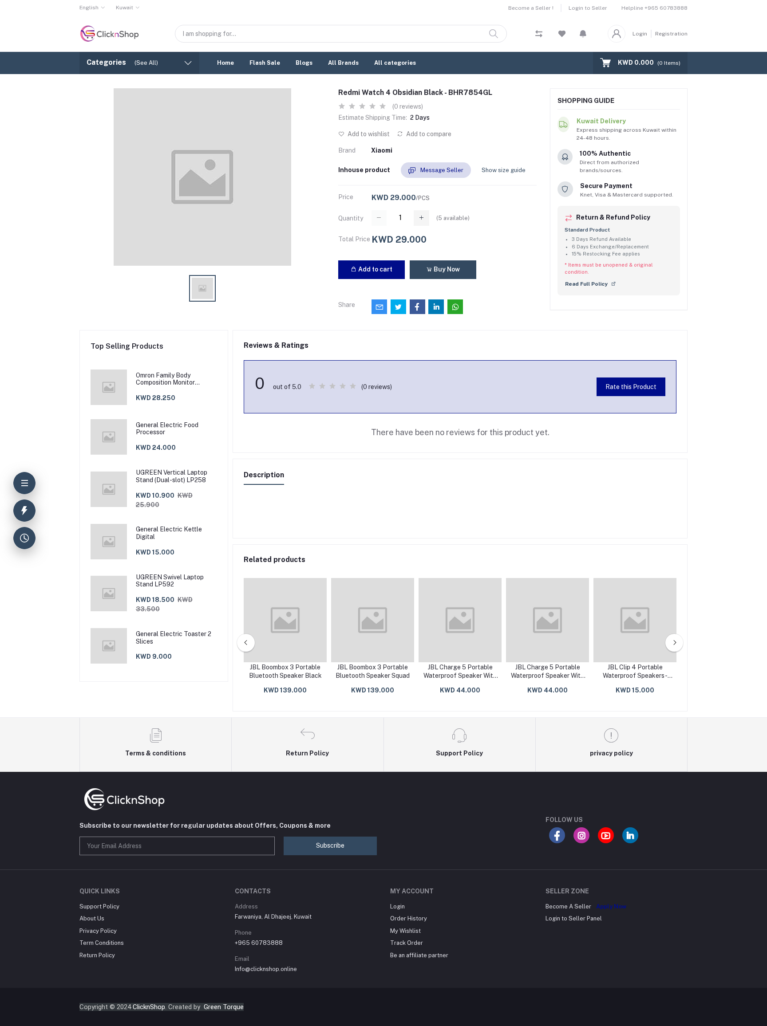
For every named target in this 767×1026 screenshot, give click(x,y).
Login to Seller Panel (574, 918)
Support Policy (99, 906)
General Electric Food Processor (167, 428)
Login (640, 34)
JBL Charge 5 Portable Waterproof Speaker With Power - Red (547, 672)
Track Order (406, 943)
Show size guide (504, 170)
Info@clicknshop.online (266, 969)
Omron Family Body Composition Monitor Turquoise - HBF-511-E (168, 379)
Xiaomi (381, 150)
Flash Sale (264, 62)
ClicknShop (149, 1007)
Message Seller (441, 170)
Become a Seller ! (531, 8)
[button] (583, 34)
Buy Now (446, 269)
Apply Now (611, 906)
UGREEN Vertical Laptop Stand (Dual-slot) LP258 (171, 476)
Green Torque (224, 1007)
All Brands (343, 62)
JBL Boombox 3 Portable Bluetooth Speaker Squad (373, 672)
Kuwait (124, 7)
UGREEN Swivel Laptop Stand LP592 (170, 581)
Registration (671, 34)
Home (225, 62)
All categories (395, 62)
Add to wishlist (368, 134)
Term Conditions (101, 943)
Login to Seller (588, 8)
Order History (408, 918)
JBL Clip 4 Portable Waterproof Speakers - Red (635, 672)
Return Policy (97, 955)
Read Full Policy (587, 284)
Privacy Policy (98, 931)
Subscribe (330, 845)
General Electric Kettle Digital (169, 533)
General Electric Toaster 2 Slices (173, 637)
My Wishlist (405, 931)
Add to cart (374, 269)
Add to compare (428, 134)
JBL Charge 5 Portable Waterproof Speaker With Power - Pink (460, 672)
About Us (91, 918)
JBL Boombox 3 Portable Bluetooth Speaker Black (285, 672)
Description (264, 475)
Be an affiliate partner (419, 955)
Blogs (304, 62)
